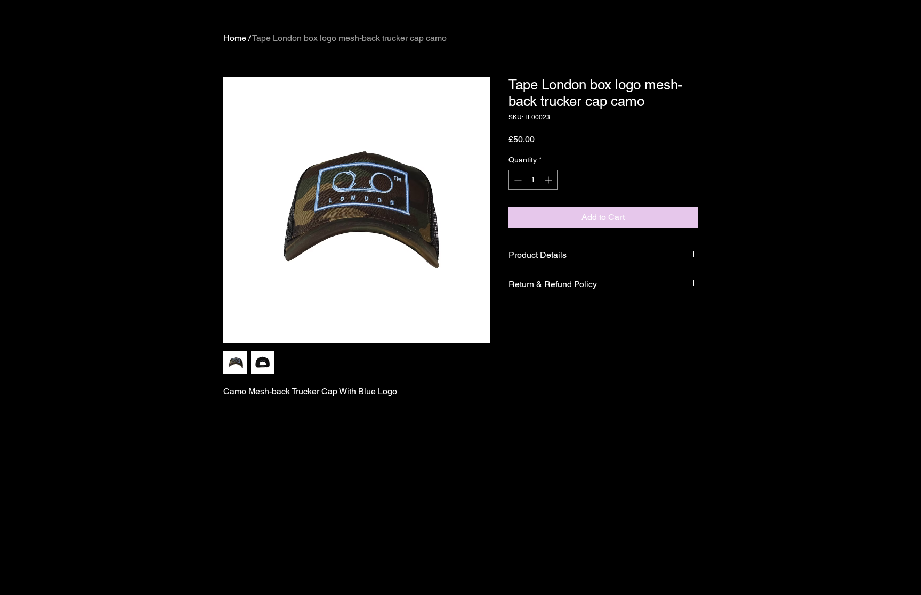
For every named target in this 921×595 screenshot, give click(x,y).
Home (234, 38)
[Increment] (549, 179)
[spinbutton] (533, 179)
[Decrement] (516, 179)
